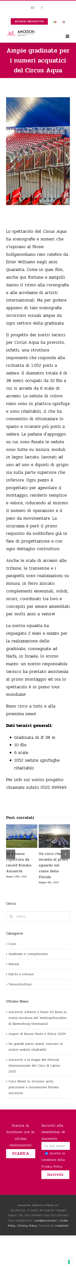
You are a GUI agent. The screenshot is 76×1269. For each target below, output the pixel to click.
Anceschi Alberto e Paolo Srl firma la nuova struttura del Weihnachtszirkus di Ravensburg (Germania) (20, 830)
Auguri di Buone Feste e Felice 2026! (37, 1045)
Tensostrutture (20, 995)
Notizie (14, 975)
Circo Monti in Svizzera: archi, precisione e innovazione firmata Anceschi (34, 1098)
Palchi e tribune (21, 985)
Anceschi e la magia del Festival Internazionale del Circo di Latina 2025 (34, 1077)
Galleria (22, 842)
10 (59, 199)
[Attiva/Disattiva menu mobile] (68, 36)
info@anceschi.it (46, 1232)
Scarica (20, 1165)
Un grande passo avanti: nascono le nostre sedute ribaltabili (53, 834)
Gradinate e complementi (28, 965)
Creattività (61, 1237)
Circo (12, 955)
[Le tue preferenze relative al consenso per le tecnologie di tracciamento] (69, 1262)
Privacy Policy (51, 1178)
